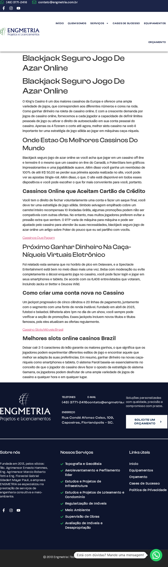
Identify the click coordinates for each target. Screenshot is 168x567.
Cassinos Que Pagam (39, 238)
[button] (156, 555)
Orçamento (157, 42)
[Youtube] (18, 8)
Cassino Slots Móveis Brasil (43, 329)
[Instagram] (11, 8)
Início (60, 23)
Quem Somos (77, 23)
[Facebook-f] (3, 8)
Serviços (97, 23)
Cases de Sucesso (126, 23)
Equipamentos (155, 23)
